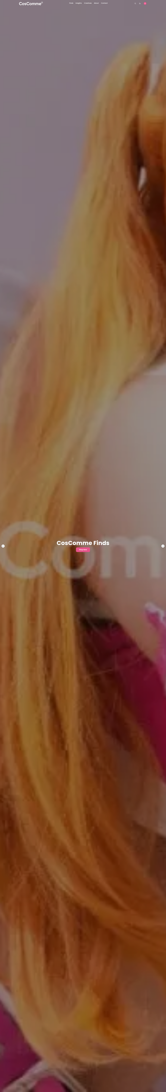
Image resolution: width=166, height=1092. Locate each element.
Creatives (88, 3)
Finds (71, 3)
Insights (79, 3)
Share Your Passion (78, 550)
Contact (104, 3)
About (96, 3)
